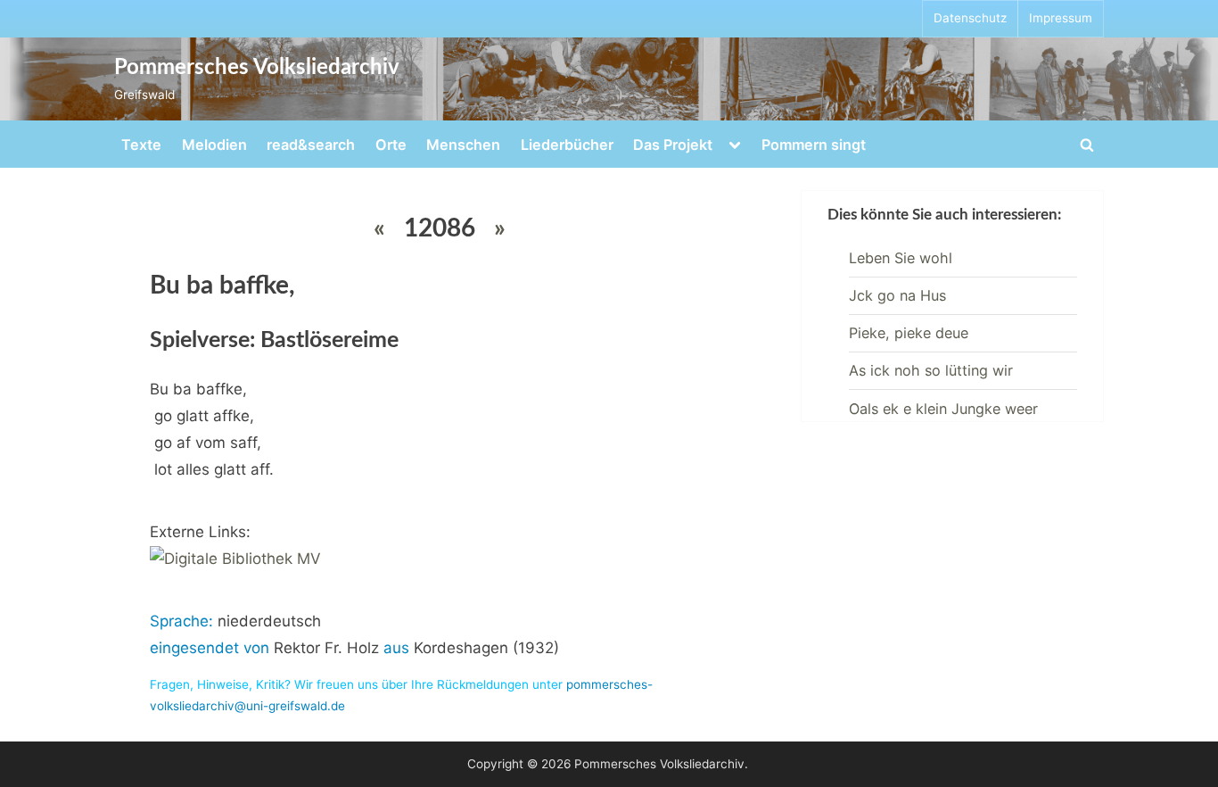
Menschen (463, 144)
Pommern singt (813, 144)
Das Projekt (672, 144)
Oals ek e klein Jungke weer (943, 409)
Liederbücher (567, 144)
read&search (311, 144)
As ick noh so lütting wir (931, 370)
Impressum (1060, 18)
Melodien (214, 144)
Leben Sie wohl (900, 258)
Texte (141, 144)
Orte (391, 144)
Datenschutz (970, 18)
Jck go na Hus (897, 295)
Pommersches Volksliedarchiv (256, 68)
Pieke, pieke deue (908, 333)
